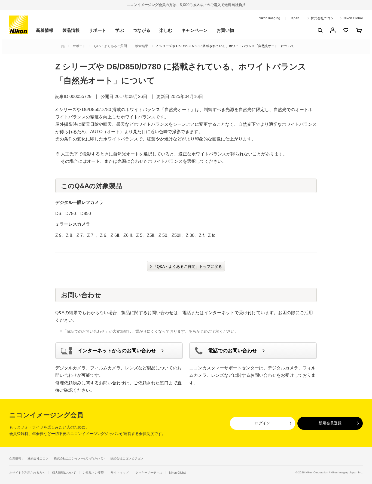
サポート (97, 30)
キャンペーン (194, 30)
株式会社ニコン (322, 18)
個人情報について (64, 472)
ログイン (262, 423)
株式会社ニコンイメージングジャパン (79, 458)
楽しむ (165, 30)
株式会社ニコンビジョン (126, 458)
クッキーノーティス (148, 472)
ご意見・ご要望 (93, 472)
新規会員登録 (330, 423)
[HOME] (63, 46)
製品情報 (71, 30)
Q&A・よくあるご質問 (110, 46)
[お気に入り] (346, 30)
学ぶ (119, 30)
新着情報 (44, 30)
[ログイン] (333, 30)
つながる (141, 30)
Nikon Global (353, 18)
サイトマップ (120, 472)
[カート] (359, 30)
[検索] (320, 30)
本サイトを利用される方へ (27, 472)
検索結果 (141, 46)
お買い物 (225, 30)
